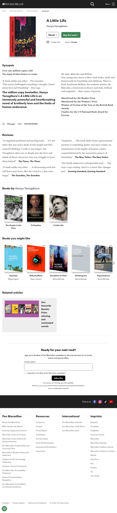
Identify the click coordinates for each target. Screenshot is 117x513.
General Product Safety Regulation (11, 478)
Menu (107, 4)
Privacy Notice (19, 503)
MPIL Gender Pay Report (12, 426)
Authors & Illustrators (16, 11)
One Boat (94, 459)
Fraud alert (40, 451)
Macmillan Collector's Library (102, 451)
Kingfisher (94, 430)
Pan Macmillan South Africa (73, 426)
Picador (93, 467)
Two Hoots (94, 476)
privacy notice (42, 385)
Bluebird (94, 422)
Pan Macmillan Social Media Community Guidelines (14, 485)
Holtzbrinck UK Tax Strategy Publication (13, 460)
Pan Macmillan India (70, 430)
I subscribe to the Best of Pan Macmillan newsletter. (46, 373)
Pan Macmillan (12, 416)
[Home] (12, 4)
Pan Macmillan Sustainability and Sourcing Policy (15, 447)
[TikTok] (105, 402)
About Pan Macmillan (11, 422)
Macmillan (94, 439)
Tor (91, 472)
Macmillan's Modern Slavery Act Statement (15, 453)
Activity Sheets (42, 439)
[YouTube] (111, 401)
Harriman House (97, 434)
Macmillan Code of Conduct (14, 434)
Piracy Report (41, 430)
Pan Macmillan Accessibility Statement (13, 471)
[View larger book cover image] (23, 36)
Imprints (96, 416)
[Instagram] (100, 402)
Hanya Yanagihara (32, 11)
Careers (39, 426)
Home (4, 11)
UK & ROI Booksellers (45, 443)
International (71, 416)
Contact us (40, 422)
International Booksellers (46, 447)
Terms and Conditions (37, 503)
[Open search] (92, 4)
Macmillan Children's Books (101, 447)
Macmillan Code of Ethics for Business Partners (14, 440)
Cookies (5, 503)
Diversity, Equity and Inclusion (14, 430)
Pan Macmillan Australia (72, 422)
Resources (42, 416)
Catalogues (40, 434)
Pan (92, 463)
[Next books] (114, 263)
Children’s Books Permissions (14, 466)
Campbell (94, 426)
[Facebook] (94, 402)
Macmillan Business (98, 443)
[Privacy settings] (4, 508)
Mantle (93, 455)
